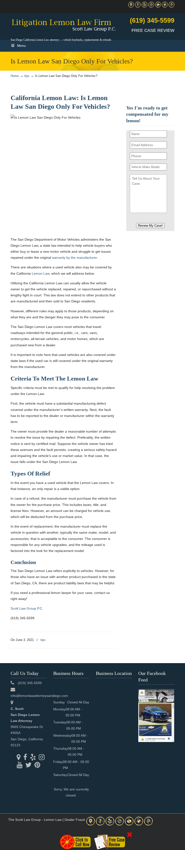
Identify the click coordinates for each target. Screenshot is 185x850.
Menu (21, 46)
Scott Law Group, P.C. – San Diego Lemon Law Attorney (64, 24)
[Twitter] (165, 6)
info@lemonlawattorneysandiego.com (39, 696)
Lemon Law (40, 273)
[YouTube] (158, 6)
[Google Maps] (131, 6)
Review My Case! (150, 225)
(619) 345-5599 (152, 20)
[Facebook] (138, 6)
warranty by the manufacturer (74, 257)
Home (15, 76)
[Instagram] (151, 6)
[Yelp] (144, 6)
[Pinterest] (171, 6)
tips (26, 76)
